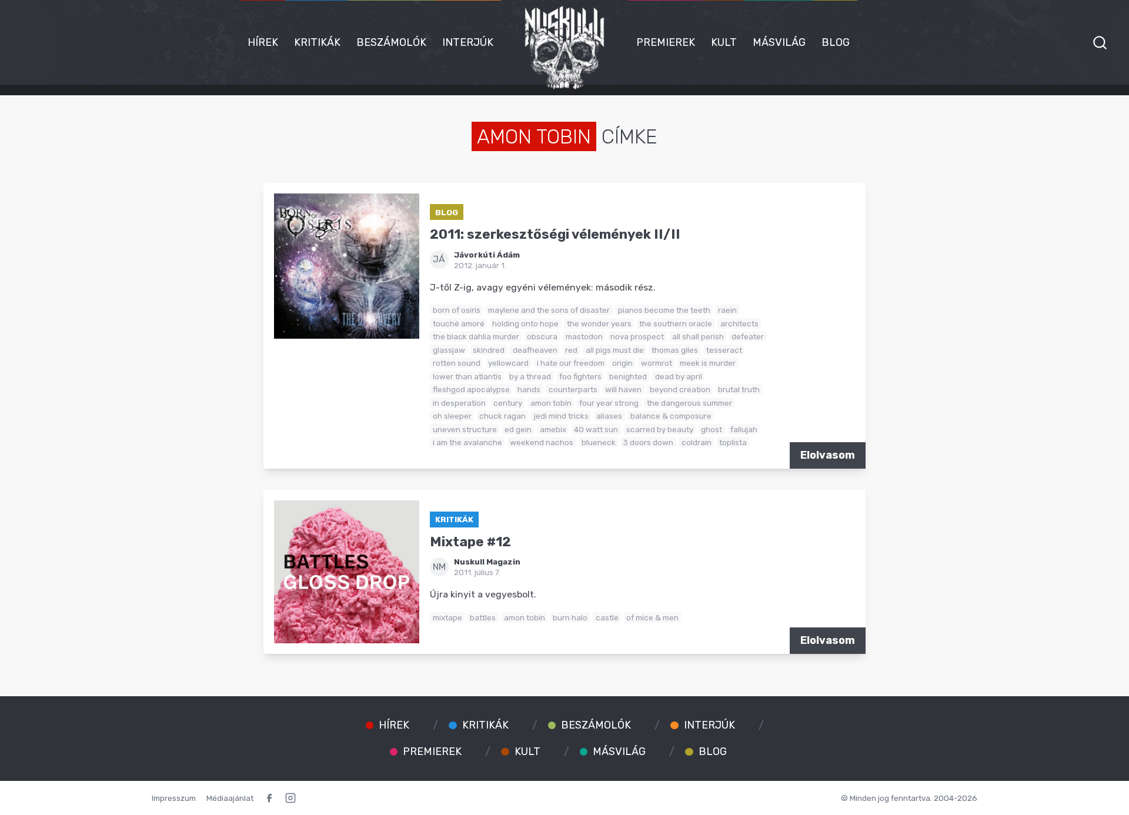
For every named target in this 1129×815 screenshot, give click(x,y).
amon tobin (551, 403)
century (507, 403)
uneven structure (465, 429)
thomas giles (675, 350)
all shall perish (698, 336)
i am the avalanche (467, 442)
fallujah (743, 429)
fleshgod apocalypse (471, 389)
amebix (553, 429)
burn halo (570, 617)
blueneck (599, 442)
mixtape (447, 617)
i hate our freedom (570, 363)
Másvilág (779, 42)
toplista (733, 442)
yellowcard (508, 363)
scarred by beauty (659, 429)
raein (727, 310)
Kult (724, 42)
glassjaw (449, 350)
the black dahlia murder (476, 336)
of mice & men (652, 617)
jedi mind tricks (561, 415)
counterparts (573, 389)
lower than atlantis (467, 376)
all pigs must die (615, 350)
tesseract (724, 350)
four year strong (609, 403)
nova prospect (637, 336)
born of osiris (456, 310)
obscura (542, 336)
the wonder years (599, 323)
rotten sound (456, 363)
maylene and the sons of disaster (549, 310)
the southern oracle (675, 323)
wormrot (656, 363)
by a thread (530, 376)
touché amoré (459, 323)
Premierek (665, 42)
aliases (609, 415)
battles (483, 617)
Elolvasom (827, 455)
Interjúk (467, 42)
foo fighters (580, 376)
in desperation (459, 403)
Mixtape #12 (470, 542)
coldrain (697, 442)
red (571, 350)
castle (607, 617)
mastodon (584, 336)
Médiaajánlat (229, 798)
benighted (628, 376)
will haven (623, 389)
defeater (747, 336)
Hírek (263, 42)
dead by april (678, 376)
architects (739, 323)
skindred (489, 350)
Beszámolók (391, 42)
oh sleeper (452, 415)
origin (622, 363)
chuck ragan (502, 415)
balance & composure (671, 415)
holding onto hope (525, 323)
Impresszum (174, 798)
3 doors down (648, 442)
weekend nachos (541, 442)
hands (528, 389)
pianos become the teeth (664, 310)
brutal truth (739, 389)
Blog (835, 42)
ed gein (518, 429)
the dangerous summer (689, 403)
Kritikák (317, 42)
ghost (711, 429)
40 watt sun (596, 429)
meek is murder (708, 363)
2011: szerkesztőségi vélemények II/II (555, 234)
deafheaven (535, 350)
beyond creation (680, 389)
